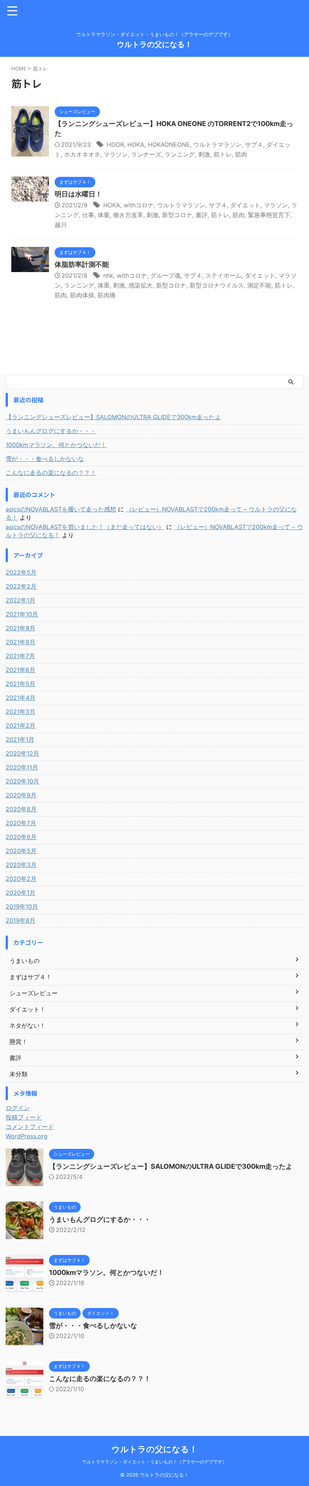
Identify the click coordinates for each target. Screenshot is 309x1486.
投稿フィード (24, 1117)
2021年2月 (20, 725)
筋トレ (223, 154)
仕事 (88, 215)
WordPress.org (26, 1136)
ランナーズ (146, 154)
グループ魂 (165, 275)
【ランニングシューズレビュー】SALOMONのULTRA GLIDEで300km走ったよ (113, 417)
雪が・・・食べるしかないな (45, 458)
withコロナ (139, 205)
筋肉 (241, 154)
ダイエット (245, 205)
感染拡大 (140, 285)
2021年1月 (20, 739)
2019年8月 (20, 920)
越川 (61, 224)
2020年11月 (22, 767)
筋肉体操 (82, 295)
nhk (108, 275)
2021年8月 (20, 642)
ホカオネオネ (82, 154)
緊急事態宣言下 (269, 215)
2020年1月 (20, 892)
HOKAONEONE (169, 144)
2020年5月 (21, 851)
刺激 (204, 154)
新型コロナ (177, 215)
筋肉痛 (107, 295)
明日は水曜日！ (78, 194)
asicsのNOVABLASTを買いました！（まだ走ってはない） (85, 527)
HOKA (135, 144)
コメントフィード (30, 1126)
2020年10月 (22, 781)
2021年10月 (22, 614)
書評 (202, 215)
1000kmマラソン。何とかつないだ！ (56, 445)
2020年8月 (21, 809)
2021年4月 (20, 697)
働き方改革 (128, 215)
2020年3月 (21, 864)
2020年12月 (22, 753)
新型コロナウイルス (217, 285)
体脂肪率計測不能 (82, 264)
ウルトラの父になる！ (154, 44)
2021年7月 (20, 656)
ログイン (18, 1108)
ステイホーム (223, 275)
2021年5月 (20, 683)
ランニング (180, 154)
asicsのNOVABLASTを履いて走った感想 (61, 509)
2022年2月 (21, 586)
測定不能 (259, 285)
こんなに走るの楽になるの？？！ (51, 472)
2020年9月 (21, 795)
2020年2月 (21, 878)
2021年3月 (20, 711)
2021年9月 (20, 628)
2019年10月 (22, 906)
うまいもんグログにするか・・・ (51, 431)
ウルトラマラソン (217, 144)
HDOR (115, 144)
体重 (104, 215)
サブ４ (254, 144)
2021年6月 (20, 670)
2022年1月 (20, 600)
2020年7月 (21, 823)
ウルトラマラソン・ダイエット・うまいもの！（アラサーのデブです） (154, 1462)
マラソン (116, 154)
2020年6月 (21, 837)
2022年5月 (21, 572)
